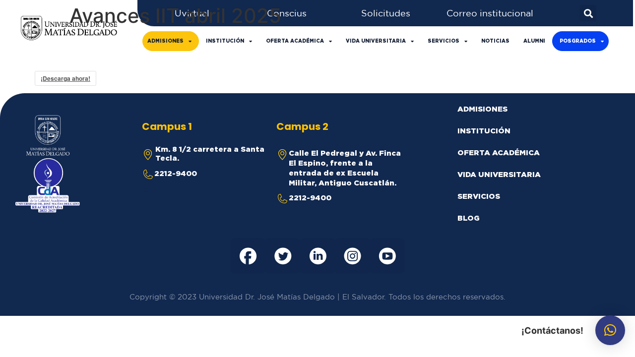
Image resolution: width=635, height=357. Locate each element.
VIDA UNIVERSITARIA (376, 41)
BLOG (468, 218)
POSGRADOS (578, 41)
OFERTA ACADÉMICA (295, 41)
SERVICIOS (443, 41)
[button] (610, 330)
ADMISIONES (165, 41)
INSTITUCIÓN (225, 41)
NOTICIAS (495, 41)
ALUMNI (534, 41)
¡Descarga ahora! (65, 78)
